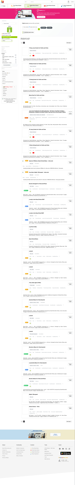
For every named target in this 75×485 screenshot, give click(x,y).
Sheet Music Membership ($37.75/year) (9, 101)
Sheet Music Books (35, 450)
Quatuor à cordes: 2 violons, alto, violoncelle (37, 114)
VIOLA (50, 27)
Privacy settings (5, 457)
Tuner (46, 457)
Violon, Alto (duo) (33, 50)
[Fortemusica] (60, 461)
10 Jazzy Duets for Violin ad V (47, 134)
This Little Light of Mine (35, 282)
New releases (4, 74)
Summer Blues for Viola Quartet (37, 299)
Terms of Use (4, 453)
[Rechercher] (51, 2)
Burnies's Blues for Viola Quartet (37, 347)
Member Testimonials (6, 451)
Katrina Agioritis (44, 117)
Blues (30, 53)
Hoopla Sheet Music (55, 287)
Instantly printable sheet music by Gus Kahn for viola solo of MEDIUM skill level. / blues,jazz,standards (43, 179)
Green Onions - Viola (34, 406)
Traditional (34, 287)
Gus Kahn (27, 177)
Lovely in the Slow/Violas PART (37, 199)
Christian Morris (39, 287)
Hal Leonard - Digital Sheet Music (52, 399)
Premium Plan (19, 453)
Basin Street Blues (33, 239)
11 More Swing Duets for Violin (47, 150)
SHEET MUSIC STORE (6, 35)
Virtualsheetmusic (35, 166)
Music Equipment (35, 453)
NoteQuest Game (48, 453)
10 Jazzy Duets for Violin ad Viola (37, 129)
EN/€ (72, 1)
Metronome (47, 451)
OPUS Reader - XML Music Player (50, 449)
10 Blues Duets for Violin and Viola (37, 63)
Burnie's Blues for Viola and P (43, 383)
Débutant (36, 186)
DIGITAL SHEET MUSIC (6, 37)
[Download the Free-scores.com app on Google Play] (65, 453)
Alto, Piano (32, 186)
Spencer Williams (28, 166)
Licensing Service (19, 451)
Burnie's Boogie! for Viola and (43, 188)
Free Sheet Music (35, 448)
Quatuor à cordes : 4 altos (34, 302)
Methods (4, 76)
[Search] (39, 29)
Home (3, 71)
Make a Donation (19, 455)
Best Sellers (4, 73)
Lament (31, 251)
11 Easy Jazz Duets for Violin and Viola (38, 48)
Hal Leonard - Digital (45, 244)
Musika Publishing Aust (62, 117)
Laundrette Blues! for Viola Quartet (38, 362)
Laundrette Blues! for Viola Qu (46, 368)
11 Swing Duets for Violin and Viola (37, 79)
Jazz (33, 53)
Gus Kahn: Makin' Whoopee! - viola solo (39, 172)
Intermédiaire (40, 97)
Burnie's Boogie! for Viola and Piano (38, 183)
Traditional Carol (38, 117)
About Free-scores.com (6, 448)
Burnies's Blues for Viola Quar (46, 352)
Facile (36, 215)
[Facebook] (60, 449)
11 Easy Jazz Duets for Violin (46, 53)
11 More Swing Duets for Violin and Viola (39, 145)
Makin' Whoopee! (33, 394)
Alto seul (31, 163)
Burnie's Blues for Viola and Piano (37, 378)
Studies (3, 78)
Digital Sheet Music (35, 451)
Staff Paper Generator (49, 455)
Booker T (34, 411)
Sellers (3, 80)
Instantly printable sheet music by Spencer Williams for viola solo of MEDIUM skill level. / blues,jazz (43, 168)
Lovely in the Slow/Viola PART (36, 213)
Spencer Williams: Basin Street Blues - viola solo (41, 161)
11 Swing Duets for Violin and (46, 84)
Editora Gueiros (48, 256)
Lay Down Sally (33, 226)
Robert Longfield (39, 411)
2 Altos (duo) (32, 285)
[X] (66, 449)
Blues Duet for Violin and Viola (36, 95)
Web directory (47, 458)
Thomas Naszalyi (38, 204)
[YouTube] (63, 449)
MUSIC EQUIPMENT (6, 38)
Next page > (69, 42)
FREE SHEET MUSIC (6, 33)
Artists (3, 83)
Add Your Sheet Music (20, 450)
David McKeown (38, 53)
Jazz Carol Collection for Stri (53, 117)
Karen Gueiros (39, 256)
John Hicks (37, 399)
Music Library (6, 23)
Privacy (3, 455)
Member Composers (20, 448)
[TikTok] (69, 449)
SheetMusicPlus (62, 53)
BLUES (44, 27)
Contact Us (4, 450)
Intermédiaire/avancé (50, 114)
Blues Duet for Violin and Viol (46, 100)
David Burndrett (37, 100)
